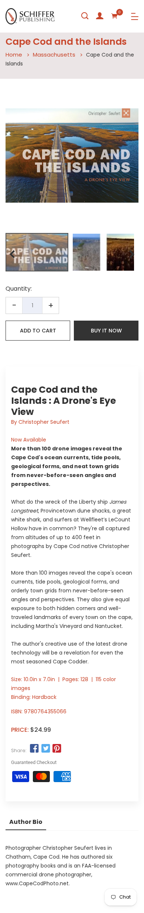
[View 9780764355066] (37, 252)
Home (14, 54)
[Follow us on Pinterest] (57, 749)
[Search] (85, 16)
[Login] (99, 16)
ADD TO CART (38, 330)
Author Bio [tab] (25, 822)
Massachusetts (54, 54)
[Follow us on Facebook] (34, 749)
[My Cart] (114, 16)
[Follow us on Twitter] (45, 749)
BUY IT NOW (106, 330)
